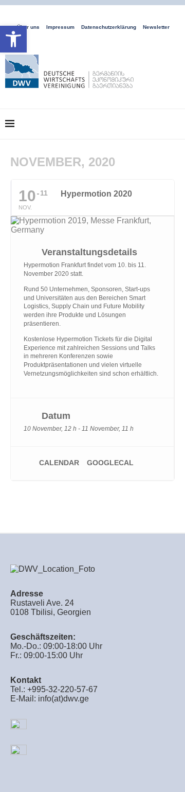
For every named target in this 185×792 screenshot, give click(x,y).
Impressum (60, 27)
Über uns (28, 27)
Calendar (59, 463)
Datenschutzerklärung (108, 27)
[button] (13, 39)
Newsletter (156, 27)
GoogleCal (110, 463)
